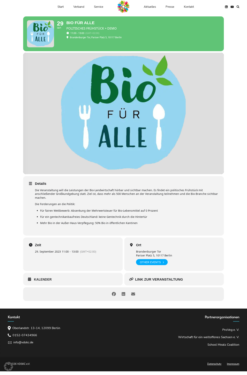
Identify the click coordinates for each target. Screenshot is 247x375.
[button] (8, 366)
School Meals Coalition (223, 345)
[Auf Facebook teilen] (114, 294)
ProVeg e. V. (230, 330)
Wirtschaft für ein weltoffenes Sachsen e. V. (208, 337)
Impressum (233, 364)
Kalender (43, 279)
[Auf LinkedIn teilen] (123, 294)
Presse (170, 7)
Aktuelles (150, 7)
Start (61, 7)
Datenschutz (214, 364)
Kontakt (189, 7)
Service (98, 7)
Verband (78, 7)
